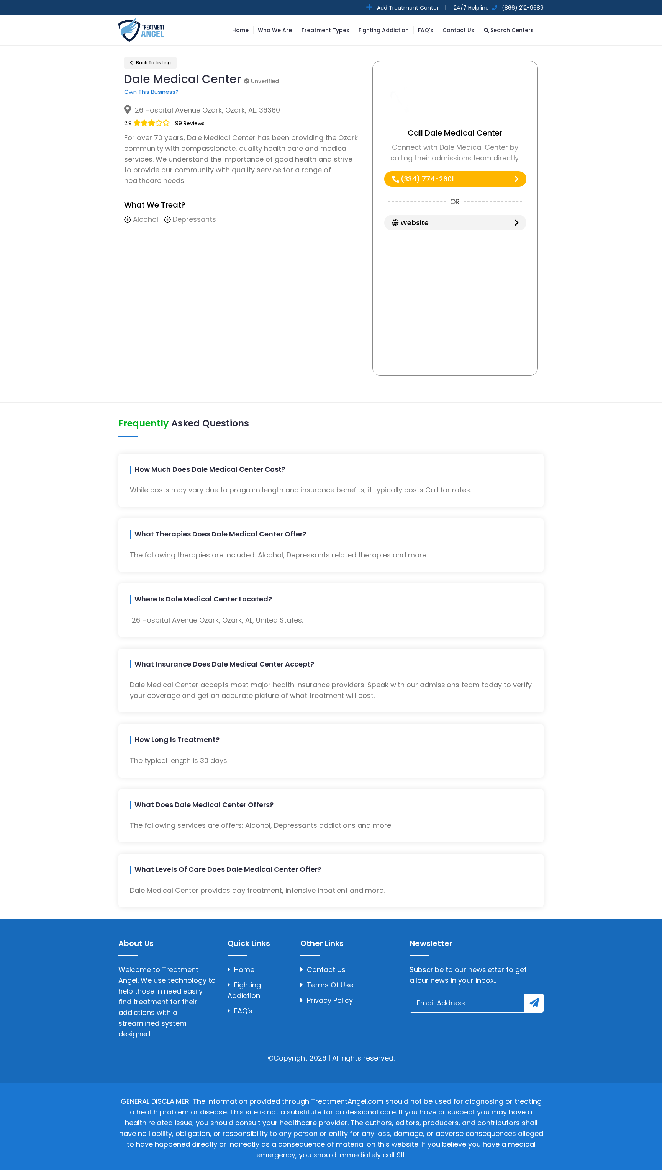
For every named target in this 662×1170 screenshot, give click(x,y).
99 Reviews (190, 123)
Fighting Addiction (384, 30)
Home (240, 30)
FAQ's (425, 30)
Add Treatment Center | (410, 7)
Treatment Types (325, 30)
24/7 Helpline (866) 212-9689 (498, 7)
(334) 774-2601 (426, 179)
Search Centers (511, 30)
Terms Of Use (330, 985)
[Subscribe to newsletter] (534, 1003)
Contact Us (458, 30)
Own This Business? (151, 92)
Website (413, 222)
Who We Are (275, 30)
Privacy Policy (330, 1000)
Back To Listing (153, 62)
